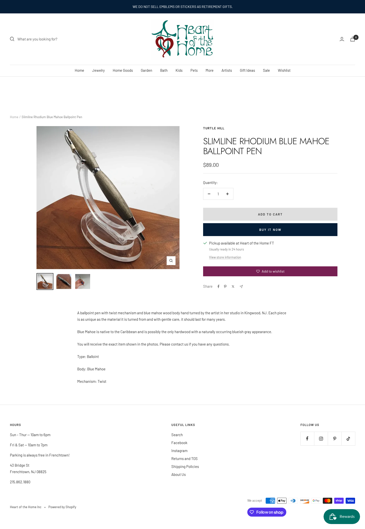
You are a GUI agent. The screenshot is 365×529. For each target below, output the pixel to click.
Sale (266, 70)
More (210, 70)
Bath (164, 70)
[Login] (342, 39)
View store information (225, 257)
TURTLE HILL (213, 128)
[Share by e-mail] (241, 286)
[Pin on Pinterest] (225, 286)
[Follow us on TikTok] (348, 438)
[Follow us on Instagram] (321, 438)
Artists (226, 70)
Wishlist (284, 70)
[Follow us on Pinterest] (334, 438)
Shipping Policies (185, 466)
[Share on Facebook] (218, 286)
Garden (146, 70)
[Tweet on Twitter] (233, 286)
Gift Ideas (247, 70)
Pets (194, 70)
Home (79, 70)
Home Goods (123, 70)
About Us (178, 474)
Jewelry (98, 70)
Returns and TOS (184, 458)
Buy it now (270, 230)
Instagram (179, 450)
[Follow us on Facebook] (307, 438)
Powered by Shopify (62, 507)
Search (177, 434)
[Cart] (352, 39)
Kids (179, 70)
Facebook (179, 442)
